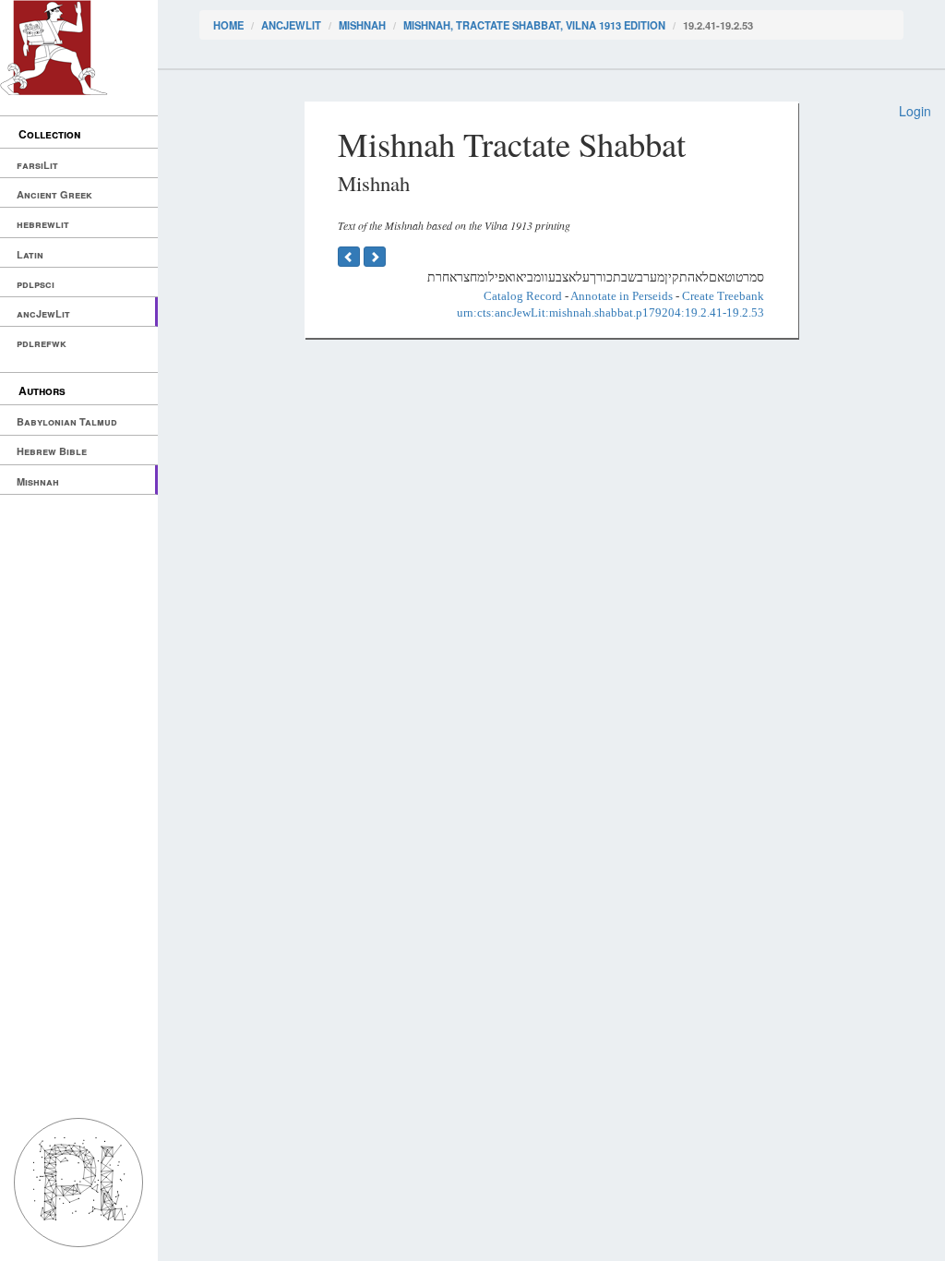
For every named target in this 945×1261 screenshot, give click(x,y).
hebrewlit (43, 224)
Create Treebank (723, 296)
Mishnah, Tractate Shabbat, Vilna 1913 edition (534, 25)
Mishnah (38, 481)
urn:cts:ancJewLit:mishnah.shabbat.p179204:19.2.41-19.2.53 (610, 312)
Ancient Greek (54, 194)
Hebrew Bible (52, 451)
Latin (30, 254)
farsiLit (37, 165)
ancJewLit (43, 313)
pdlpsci (35, 284)
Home (228, 25)
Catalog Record (523, 296)
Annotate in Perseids (621, 296)
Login (915, 111)
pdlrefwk (41, 343)
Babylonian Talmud (67, 421)
